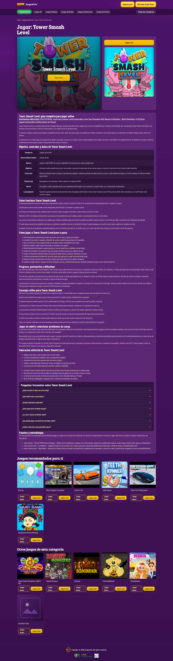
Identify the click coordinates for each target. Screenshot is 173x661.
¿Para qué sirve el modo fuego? (34, 408)
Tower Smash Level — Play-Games (35, 448)
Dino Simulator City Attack (55, 490)
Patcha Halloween (109, 581)
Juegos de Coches (102, 12)
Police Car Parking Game (139, 490)
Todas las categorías (146, 12)
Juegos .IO (38, 12)
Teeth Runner (107, 490)
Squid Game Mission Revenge (28, 532)
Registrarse (127, 4)
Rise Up (21, 490)
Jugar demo (58, 78)
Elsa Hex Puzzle (23, 623)
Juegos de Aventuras (84, 12)
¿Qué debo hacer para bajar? (33, 396)
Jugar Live (129, 42)
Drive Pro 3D (79, 490)
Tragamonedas (24, 12)
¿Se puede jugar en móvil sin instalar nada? (38, 421)
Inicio (19, 20)
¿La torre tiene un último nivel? (34, 414)
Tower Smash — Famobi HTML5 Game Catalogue (39, 443)
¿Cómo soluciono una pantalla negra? (36, 427)
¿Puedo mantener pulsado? (32, 402)
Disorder (77, 581)
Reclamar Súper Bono (145, 4)
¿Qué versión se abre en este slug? (35, 390)
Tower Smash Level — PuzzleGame (35, 445)
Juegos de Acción (67, 12)
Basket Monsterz (52, 581)
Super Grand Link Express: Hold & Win (29, 582)
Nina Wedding (135, 581)
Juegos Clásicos (51, 12)
